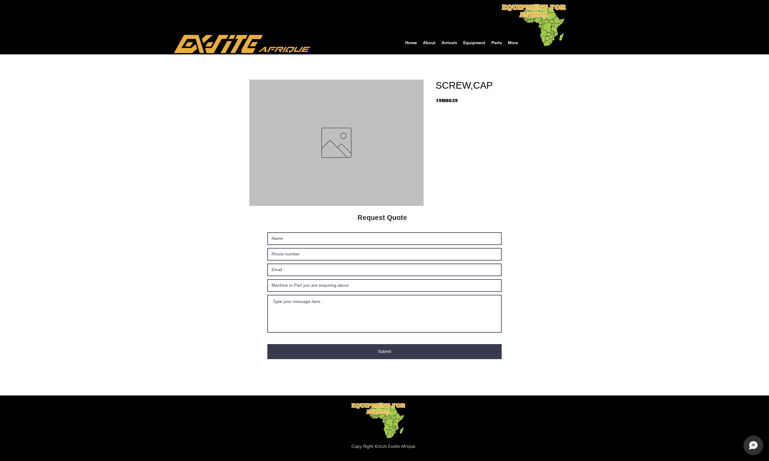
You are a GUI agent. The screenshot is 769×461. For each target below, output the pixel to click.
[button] (474, 42)
